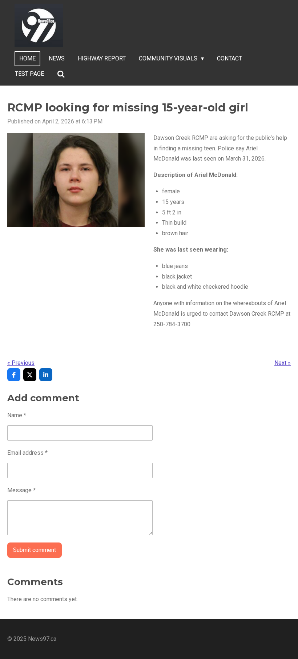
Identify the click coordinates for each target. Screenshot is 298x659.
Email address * (27, 452)
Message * (21, 490)
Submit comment (34, 549)
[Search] (61, 74)
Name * (16, 415)
